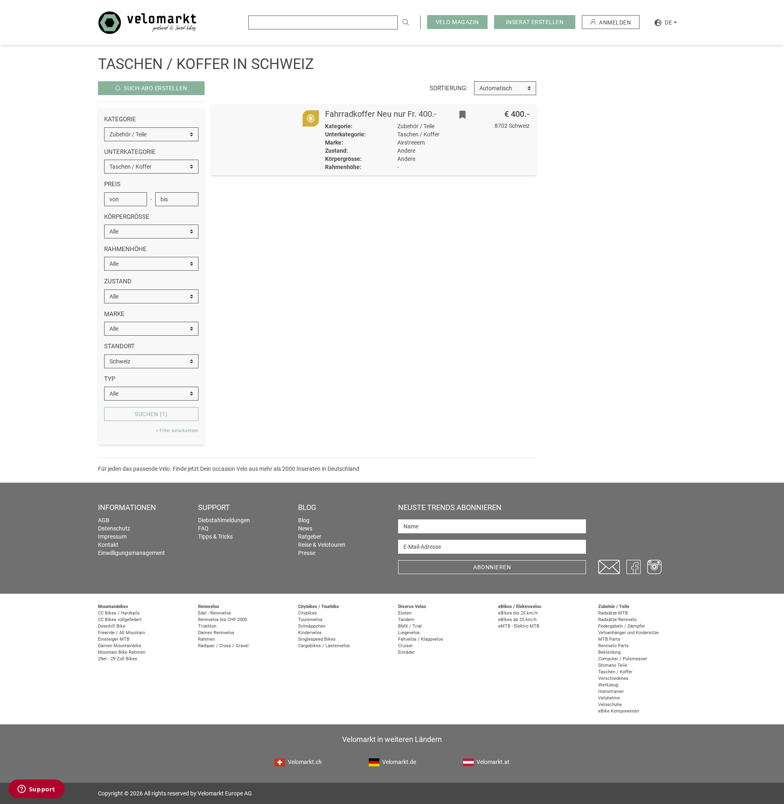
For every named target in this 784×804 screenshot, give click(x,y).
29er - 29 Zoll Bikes (117, 658)
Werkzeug (608, 685)
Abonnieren (492, 567)
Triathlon (207, 626)
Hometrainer (611, 691)
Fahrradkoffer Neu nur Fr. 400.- (381, 114)
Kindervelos (310, 632)
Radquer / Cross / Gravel (223, 645)
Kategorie (120, 119)
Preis (112, 184)
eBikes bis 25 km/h (518, 613)
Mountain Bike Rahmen (121, 652)
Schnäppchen (311, 626)
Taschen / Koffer (615, 672)
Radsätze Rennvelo (617, 619)
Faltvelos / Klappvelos (420, 639)
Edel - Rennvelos (214, 613)
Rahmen (206, 639)
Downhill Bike (111, 626)
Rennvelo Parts (613, 645)
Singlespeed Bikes (317, 639)
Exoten (405, 613)
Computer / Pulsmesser (622, 658)
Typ (109, 379)
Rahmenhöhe (125, 249)
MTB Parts (609, 639)
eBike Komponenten (618, 711)
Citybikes (307, 613)
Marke (114, 314)
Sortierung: (449, 88)
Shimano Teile (612, 665)
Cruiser (405, 645)
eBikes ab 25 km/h (517, 619)
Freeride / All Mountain (121, 632)
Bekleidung (609, 652)
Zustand (117, 281)
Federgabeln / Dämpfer (621, 626)
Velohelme (609, 698)
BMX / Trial (410, 626)
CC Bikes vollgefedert (120, 619)
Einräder (406, 652)
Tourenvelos (310, 619)
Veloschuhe (610, 704)
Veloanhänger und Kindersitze (628, 632)
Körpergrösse (126, 216)
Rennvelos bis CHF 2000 (222, 619)
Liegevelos (409, 632)
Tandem (406, 619)
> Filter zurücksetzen (177, 430)
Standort (119, 346)
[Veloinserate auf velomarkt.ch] (147, 22)
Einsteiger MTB (113, 639)
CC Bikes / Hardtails (119, 613)
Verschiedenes (613, 678)
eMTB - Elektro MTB (518, 626)
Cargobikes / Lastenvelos (324, 645)
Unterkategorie (130, 152)
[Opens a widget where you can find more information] (36, 790)
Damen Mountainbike (119, 645)
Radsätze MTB (613, 613)
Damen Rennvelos (216, 632)
